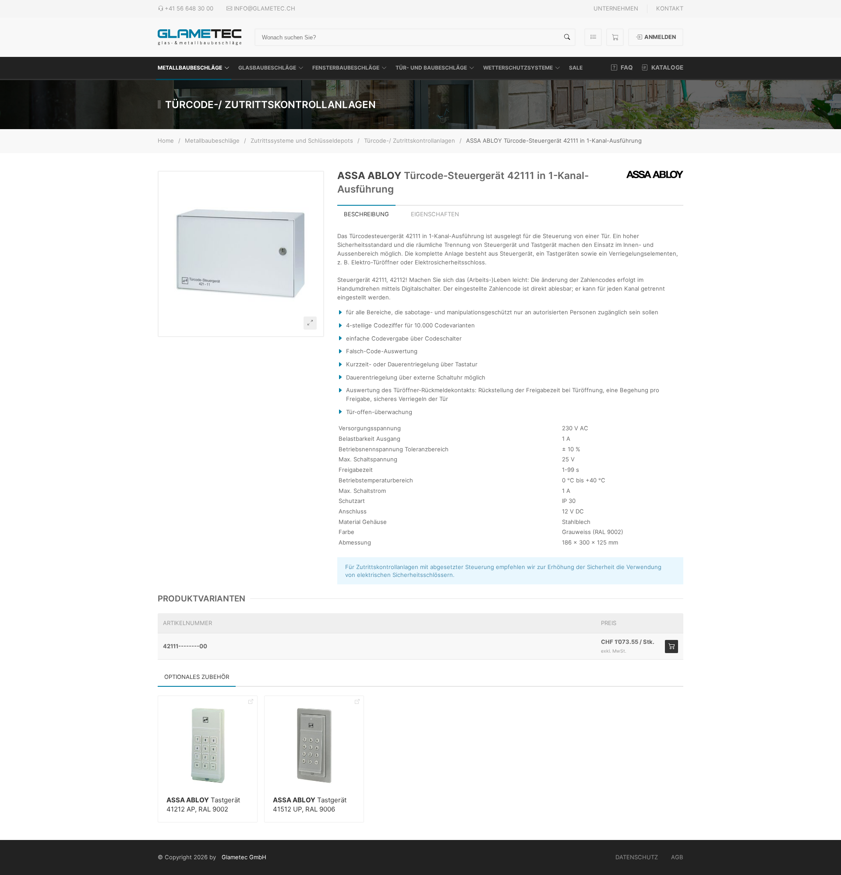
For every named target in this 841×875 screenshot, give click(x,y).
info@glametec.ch (264, 8)
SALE (576, 67)
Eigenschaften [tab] (435, 214)
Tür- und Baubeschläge (431, 67)
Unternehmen (616, 8)
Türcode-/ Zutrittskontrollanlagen (409, 140)
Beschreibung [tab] (366, 214)
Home (166, 140)
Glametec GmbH (244, 857)
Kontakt (669, 8)
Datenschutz (636, 857)
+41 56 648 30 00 (189, 8)
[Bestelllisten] (593, 37)
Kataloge (666, 67)
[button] (241, 254)
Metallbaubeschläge (190, 67)
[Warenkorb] (615, 37)
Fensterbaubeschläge (345, 67)
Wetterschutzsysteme (518, 67)
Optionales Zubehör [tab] (196, 676)
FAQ (626, 67)
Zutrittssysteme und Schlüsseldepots (302, 140)
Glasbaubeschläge (267, 67)
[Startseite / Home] (199, 36)
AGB (677, 857)
